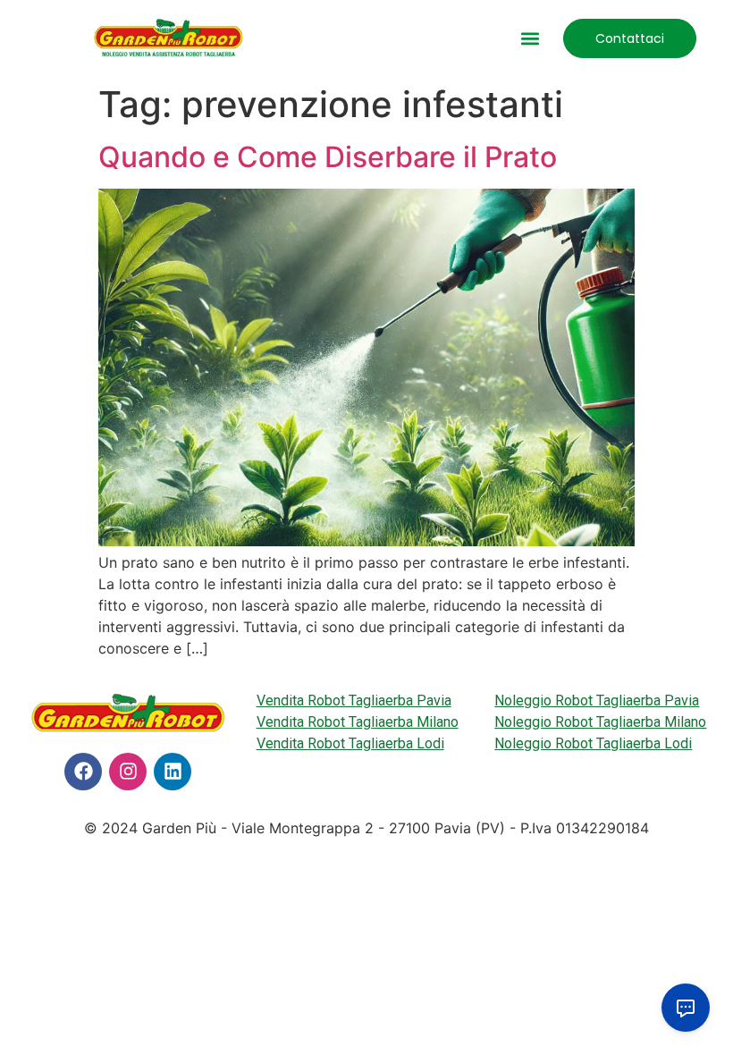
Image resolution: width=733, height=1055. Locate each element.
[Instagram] (128, 771)
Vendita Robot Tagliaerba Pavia (354, 700)
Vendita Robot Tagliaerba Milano (358, 721)
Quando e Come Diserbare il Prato (327, 156)
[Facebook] (83, 771)
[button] (530, 38)
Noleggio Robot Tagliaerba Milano (600, 721)
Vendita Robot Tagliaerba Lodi (350, 743)
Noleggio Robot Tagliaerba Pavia (596, 700)
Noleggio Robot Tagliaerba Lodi (593, 743)
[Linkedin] (172, 771)
